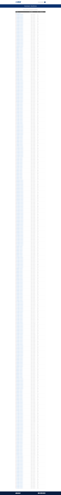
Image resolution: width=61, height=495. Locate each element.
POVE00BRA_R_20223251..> (19, 323)
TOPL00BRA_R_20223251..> (19, 456)
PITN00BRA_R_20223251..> (19, 290)
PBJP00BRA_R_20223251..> (19, 268)
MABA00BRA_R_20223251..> (20, 180)
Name (17, 11)
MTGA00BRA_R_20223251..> (20, 235)
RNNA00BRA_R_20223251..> (20, 380)
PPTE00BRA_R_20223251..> (19, 334)
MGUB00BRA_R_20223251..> (20, 213)
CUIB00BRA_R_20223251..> (19, 137)
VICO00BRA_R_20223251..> (19, 478)
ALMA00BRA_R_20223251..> (20, 14)
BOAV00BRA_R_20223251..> (20, 80)
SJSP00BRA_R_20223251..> (19, 446)
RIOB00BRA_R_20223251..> (19, 356)
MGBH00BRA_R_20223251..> (20, 191)
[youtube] (44, 493)
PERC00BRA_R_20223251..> (19, 279)
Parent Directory (18, 13)
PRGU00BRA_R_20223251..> (19, 345)
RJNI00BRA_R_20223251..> (19, 369)
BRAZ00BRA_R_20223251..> (19, 93)
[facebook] (38, 493)
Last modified (31, 11)
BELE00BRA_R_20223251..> (19, 69)
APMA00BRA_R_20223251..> (20, 36)
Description (41, 11)
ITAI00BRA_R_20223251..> (19, 170)
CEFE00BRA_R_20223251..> (19, 104)
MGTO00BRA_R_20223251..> (20, 202)
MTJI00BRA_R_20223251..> (19, 246)
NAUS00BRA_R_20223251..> (19, 257)
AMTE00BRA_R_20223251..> (19, 25)
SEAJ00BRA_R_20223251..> (19, 435)
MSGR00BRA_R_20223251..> (20, 224)
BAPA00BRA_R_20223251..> (19, 58)
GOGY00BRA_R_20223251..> (20, 148)
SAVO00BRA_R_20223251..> (19, 424)
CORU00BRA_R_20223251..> (20, 126)
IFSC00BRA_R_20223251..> (19, 159)
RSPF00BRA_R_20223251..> (19, 402)
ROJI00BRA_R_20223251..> (19, 391)
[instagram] (40, 493)
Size (37, 11)
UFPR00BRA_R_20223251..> (19, 467)
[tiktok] (41, 493)
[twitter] (43, 493)
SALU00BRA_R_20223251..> (19, 413)
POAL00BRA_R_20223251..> (19, 301)
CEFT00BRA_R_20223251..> (19, 115)
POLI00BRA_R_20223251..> (19, 312)
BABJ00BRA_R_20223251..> (19, 47)
